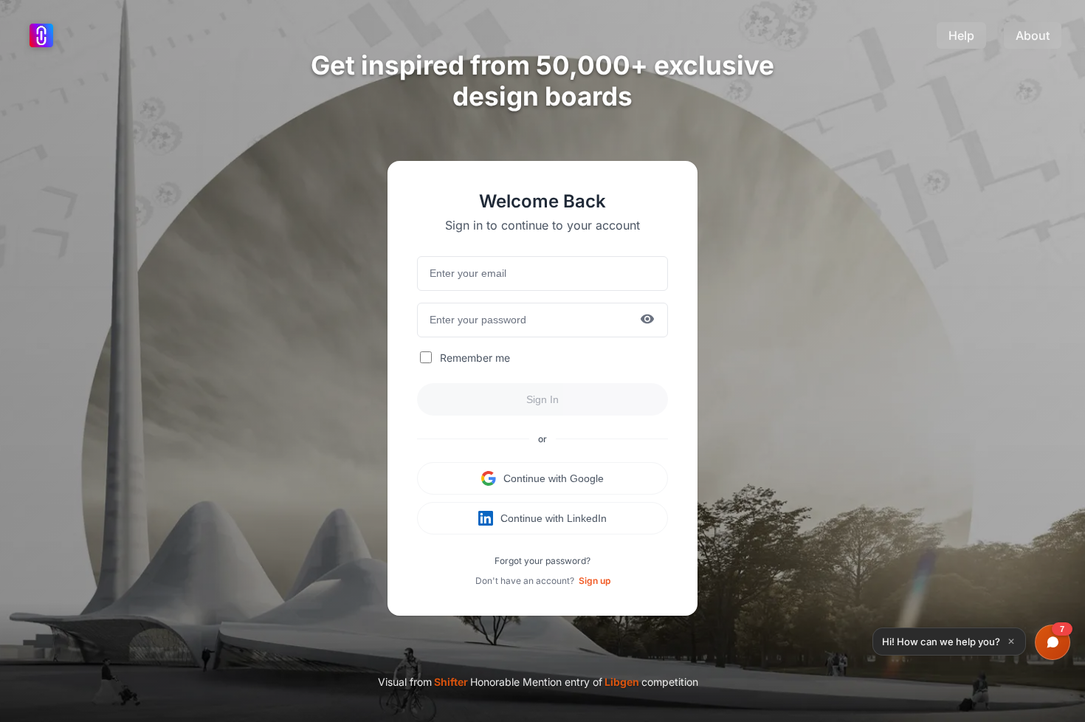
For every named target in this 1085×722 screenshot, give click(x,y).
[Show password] (647, 320)
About (1033, 35)
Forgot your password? (542, 560)
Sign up (594, 580)
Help (961, 35)
